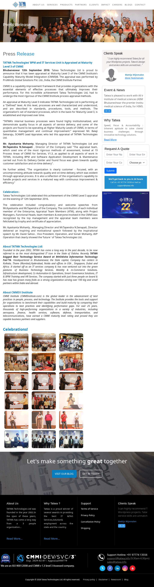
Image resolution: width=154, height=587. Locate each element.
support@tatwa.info (118, 558)
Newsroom (116, 579)
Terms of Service (89, 508)
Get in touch (91, 473)
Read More (110, 139)
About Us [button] (39, 4)
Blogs (128, 4)
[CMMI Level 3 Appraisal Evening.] (16, 342)
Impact (105, 4)
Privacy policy (89, 579)
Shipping (85, 528)
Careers (117, 4)
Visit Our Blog (64, 473)
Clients (94, 4)
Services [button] (52, 4)
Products (66, 4)
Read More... (15, 538)
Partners (81, 4)
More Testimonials (134, 77)
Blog (126, 579)
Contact (140, 4)
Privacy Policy (88, 515)
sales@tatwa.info (116, 562)
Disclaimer (103, 579)
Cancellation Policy (90, 521)
